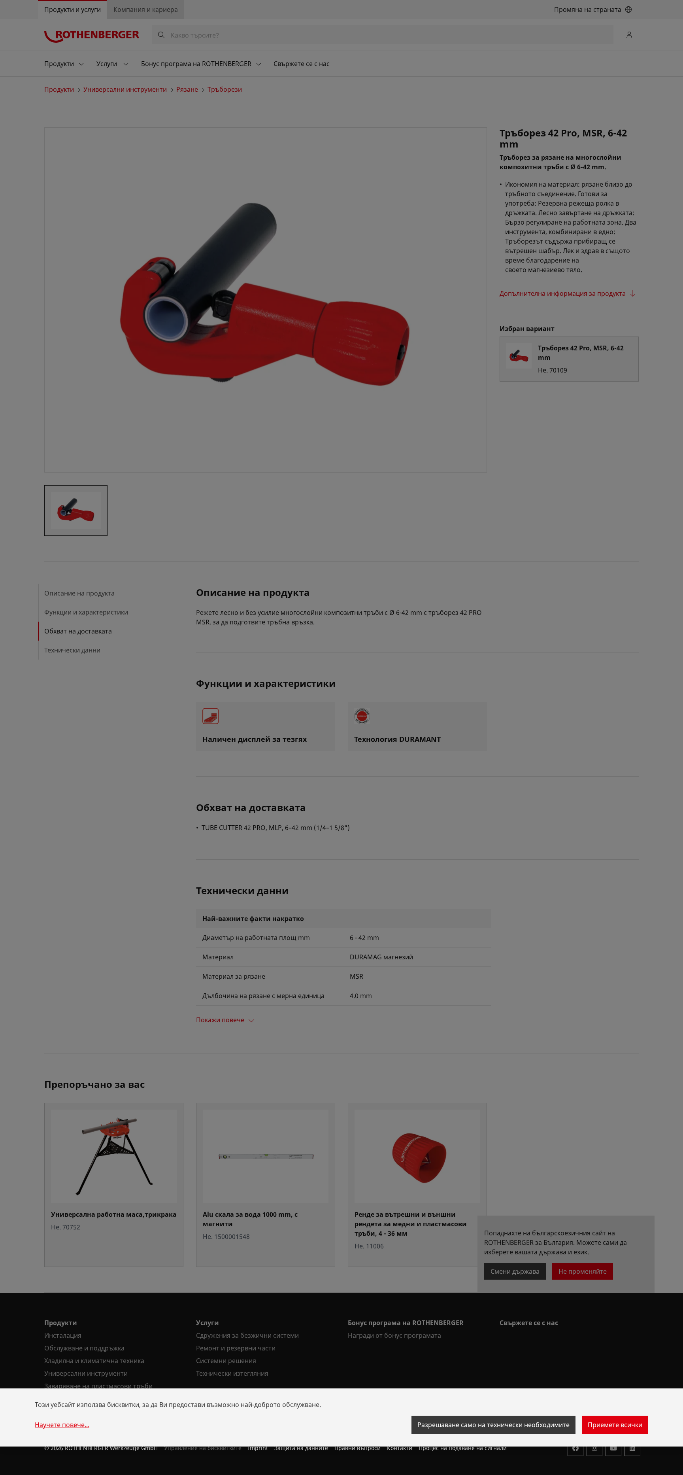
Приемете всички (615, 1424)
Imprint (258, 1448)
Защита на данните (301, 1448)
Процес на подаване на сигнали (463, 1448)
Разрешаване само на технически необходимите (493, 1424)
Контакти (399, 1448)
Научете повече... (62, 1424)
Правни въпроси (357, 1448)
